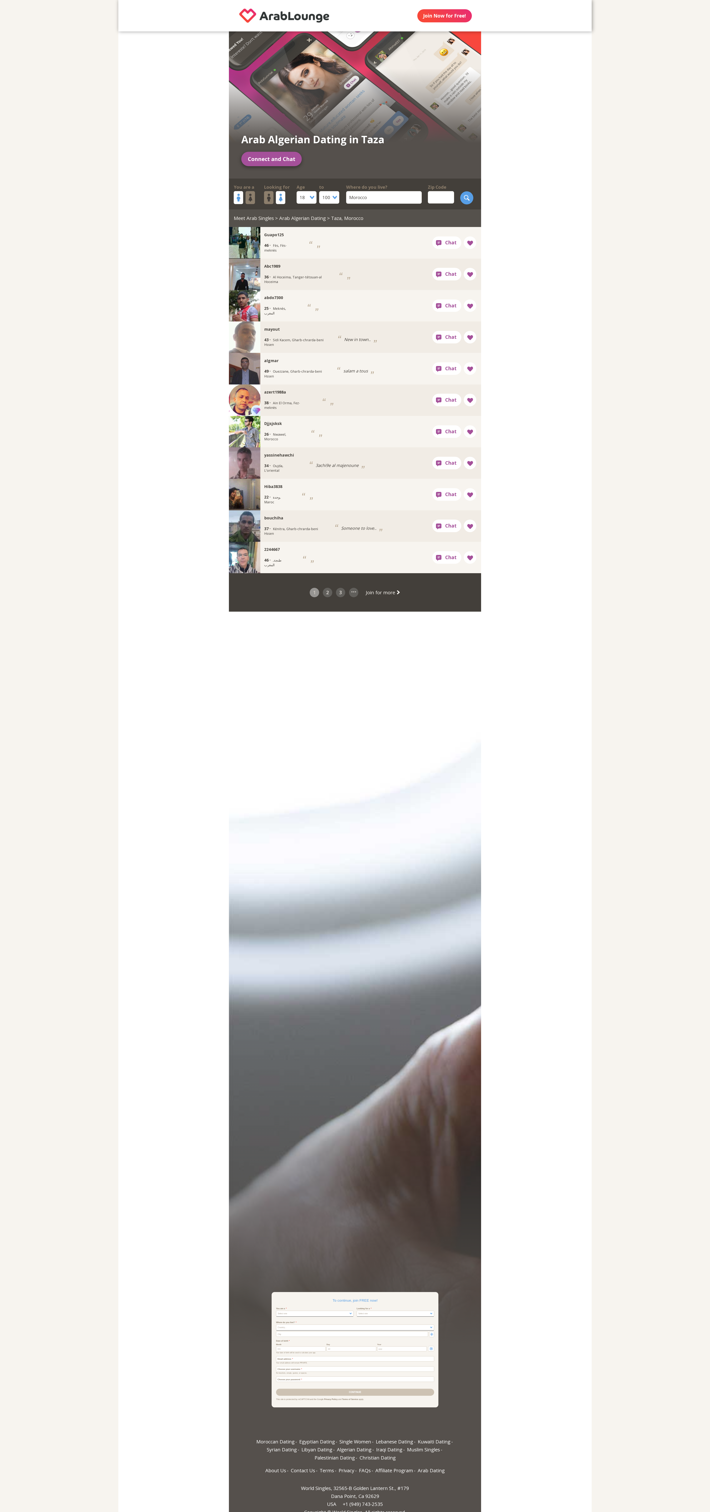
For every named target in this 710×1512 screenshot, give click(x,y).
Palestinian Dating (335, 1457)
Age (301, 187)
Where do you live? (366, 187)
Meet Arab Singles (254, 218)
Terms (327, 1470)
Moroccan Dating (275, 1441)
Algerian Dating (354, 1449)
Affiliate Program (394, 1470)
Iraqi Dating (389, 1449)
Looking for (277, 187)
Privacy (346, 1470)
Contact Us (303, 1470)
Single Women (355, 1441)
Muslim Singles (423, 1449)
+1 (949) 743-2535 (363, 1504)
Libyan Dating (316, 1449)
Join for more (381, 592)
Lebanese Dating (394, 1441)
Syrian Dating (282, 1449)
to (321, 187)
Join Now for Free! (444, 15)
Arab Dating (431, 1470)
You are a (244, 187)
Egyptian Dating (317, 1441)
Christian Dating (377, 1457)
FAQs (365, 1470)
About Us (275, 1470)
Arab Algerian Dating (302, 218)
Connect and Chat (271, 158)
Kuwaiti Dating (434, 1441)
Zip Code (437, 187)
